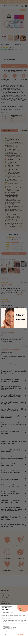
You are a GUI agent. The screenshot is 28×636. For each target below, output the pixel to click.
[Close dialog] (26, 309)
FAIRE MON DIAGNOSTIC (20, 319)
